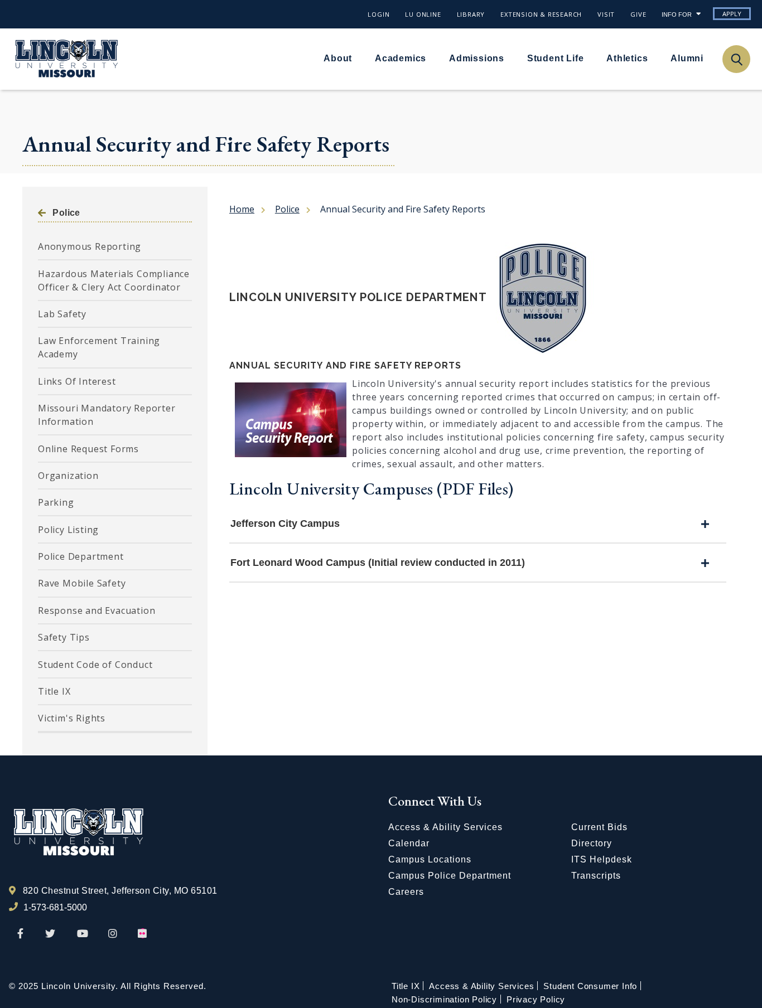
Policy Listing (68, 530)
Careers (406, 891)
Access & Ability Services (445, 827)
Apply (731, 13)
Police (66, 212)
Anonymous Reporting (89, 246)
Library (471, 14)
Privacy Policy (536, 999)
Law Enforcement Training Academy (99, 347)
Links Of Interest (77, 381)
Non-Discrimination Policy (444, 999)
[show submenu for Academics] (432, 58)
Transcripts (596, 875)
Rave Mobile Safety (82, 583)
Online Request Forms (88, 449)
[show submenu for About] (358, 58)
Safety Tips (64, 637)
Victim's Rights (71, 718)
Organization (68, 475)
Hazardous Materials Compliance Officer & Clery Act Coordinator (114, 280)
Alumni (687, 58)
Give (638, 14)
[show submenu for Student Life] (590, 58)
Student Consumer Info (590, 986)
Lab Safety (62, 314)
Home (241, 209)
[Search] (736, 59)
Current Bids (599, 827)
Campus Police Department (449, 875)
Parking (56, 502)
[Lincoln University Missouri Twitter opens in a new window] (50, 933)
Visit (606, 14)
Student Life (555, 58)
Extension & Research (541, 14)
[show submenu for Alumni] (710, 58)
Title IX (54, 691)
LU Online (423, 14)
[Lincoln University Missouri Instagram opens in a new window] (114, 933)
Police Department (81, 556)
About (338, 58)
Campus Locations (429, 859)
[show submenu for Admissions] (511, 58)
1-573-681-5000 (55, 907)
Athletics (627, 58)
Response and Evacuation (96, 610)
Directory (591, 843)
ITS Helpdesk (601, 859)
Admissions (476, 58)
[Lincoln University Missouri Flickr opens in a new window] (143, 933)
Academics (400, 58)
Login (378, 14)
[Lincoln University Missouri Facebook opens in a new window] (20, 933)
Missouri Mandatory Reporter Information (107, 415)
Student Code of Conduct (95, 664)
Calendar (409, 843)
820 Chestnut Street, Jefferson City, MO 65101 (120, 890)
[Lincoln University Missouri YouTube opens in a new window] (83, 933)
